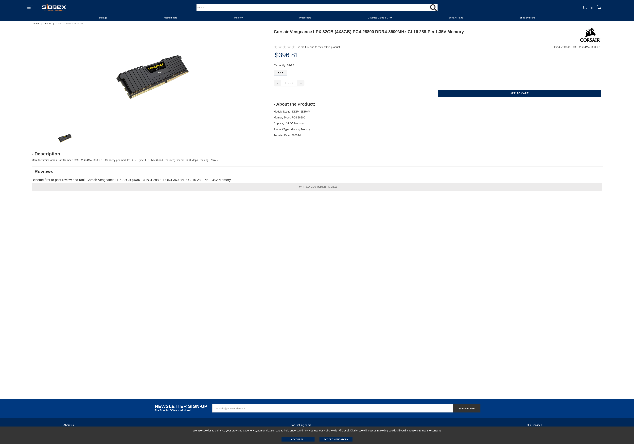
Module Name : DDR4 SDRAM (292, 111)
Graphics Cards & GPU (380, 17)
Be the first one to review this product (318, 47)
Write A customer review (318, 186)
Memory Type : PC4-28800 (289, 117)
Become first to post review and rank (131, 179)
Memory (238, 17)
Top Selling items (301, 425)
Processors (305, 17)
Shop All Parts (456, 17)
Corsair (47, 23)
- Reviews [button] (42, 171)
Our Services (534, 425)
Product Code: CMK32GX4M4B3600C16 (578, 47)
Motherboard (170, 17)
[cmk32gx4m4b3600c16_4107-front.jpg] (152, 77)
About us (68, 425)
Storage (103, 17)
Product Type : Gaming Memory (292, 129)
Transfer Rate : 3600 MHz (289, 135)
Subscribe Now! (467, 408)
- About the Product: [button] (294, 104)
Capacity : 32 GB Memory (289, 123)
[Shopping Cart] (599, 7)
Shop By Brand (527, 17)
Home (36, 23)
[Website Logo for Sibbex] (54, 7)
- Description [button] (46, 154)
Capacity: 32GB (284, 65)
